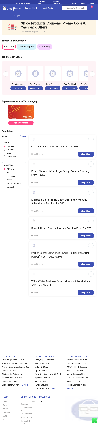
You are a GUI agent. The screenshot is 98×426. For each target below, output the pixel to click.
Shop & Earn (86, 154)
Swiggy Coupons (73, 381)
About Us (6, 401)
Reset (24, 136)
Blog (4, 419)
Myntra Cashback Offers (76, 374)
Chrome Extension (56, 2)
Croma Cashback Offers (76, 363)
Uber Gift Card (40, 381)
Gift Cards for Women (10, 385)
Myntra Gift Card (41, 385)
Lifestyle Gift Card (42, 388)
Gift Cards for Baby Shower (12, 374)
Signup (82, 4)
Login (92, 4)
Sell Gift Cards (26, 414)
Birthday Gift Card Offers (12, 377)
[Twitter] (41, 401)
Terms (5, 405)
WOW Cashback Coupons (77, 367)
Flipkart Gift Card (41, 370)
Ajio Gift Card (55, 374)
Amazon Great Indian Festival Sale (15, 367)
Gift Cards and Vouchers (26, 408)
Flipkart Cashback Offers (76, 385)
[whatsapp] (94, 420)
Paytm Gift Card (41, 374)
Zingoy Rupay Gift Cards (44, 359)
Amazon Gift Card (42, 363)
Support (73, 4)
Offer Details (37, 154)
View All (25, 385)
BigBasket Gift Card (42, 377)
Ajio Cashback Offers (75, 370)
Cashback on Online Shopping (28, 402)
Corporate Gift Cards (26, 422)
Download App (41, 2)
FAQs (5, 416)
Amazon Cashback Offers (77, 359)
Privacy (5, 408)
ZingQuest (17, 15)
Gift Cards (17, 8)
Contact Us (7, 412)
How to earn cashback (23, 4)
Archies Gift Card (41, 367)
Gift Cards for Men (9, 370)
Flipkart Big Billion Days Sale (13, 359)
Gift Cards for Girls (9, 381)
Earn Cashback (31, 8)
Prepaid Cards (47, 8)
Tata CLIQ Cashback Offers (77, 377)
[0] (91, 9)
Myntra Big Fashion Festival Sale (15, 363)
